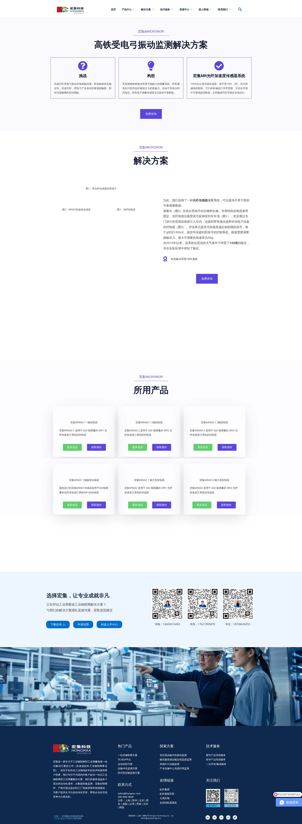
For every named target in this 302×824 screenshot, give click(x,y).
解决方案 (146, 9)
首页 (113, 9)
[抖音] (235, 817)
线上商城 (203, 9)
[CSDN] (221, 817)
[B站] (228, 817)
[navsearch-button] (241, 9)
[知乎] (214, 817)
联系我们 (223, 9)
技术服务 (165, 9)
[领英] (208, 817)
